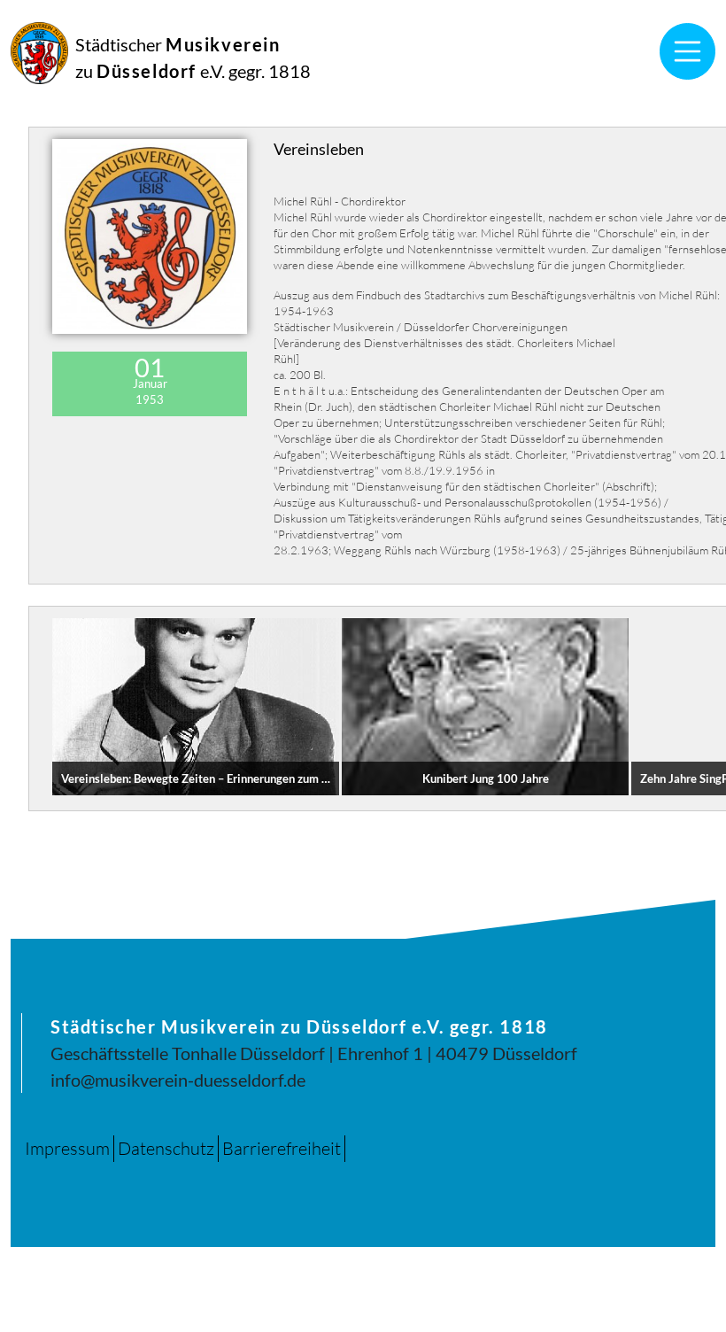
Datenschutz (166, 1148)
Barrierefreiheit (281, 1148)
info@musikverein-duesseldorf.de (177, 1079)
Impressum (67, 1148)
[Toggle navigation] (688, 51)
